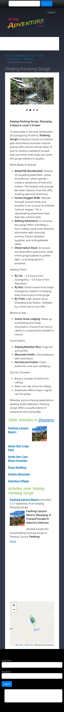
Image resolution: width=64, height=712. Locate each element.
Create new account (14, 692)
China (41, 55)
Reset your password (15, 699)
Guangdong (14, 58)
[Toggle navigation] (10, 33)
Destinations (21, 55)
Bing (31, 644)
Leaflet (20, 644)
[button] (32, 620)
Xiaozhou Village (18, 481)
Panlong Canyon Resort (24, 499)
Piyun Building (17, 467)
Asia (33, 55)
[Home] (30, 23)
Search (46, 3)
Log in (51, 12)
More (13, 541)
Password (6, 671)
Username (6, 660)
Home (8, 55)
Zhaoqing (29, 58)
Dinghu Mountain (19, 474)
